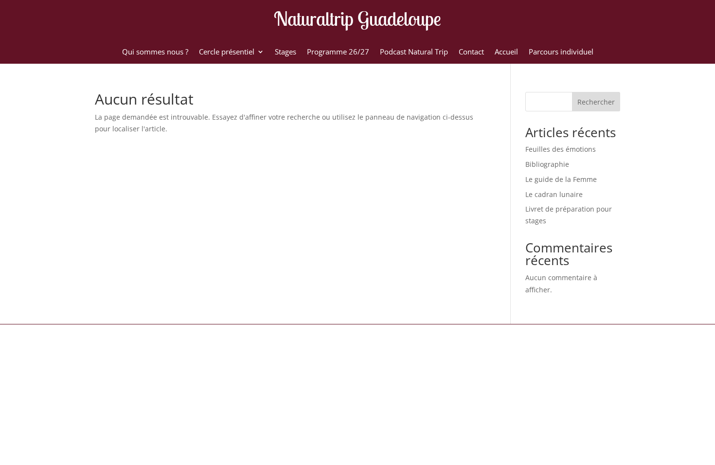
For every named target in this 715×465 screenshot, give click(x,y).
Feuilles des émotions (560, 149)
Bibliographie (547, 164)
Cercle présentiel (226, 52)
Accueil (506, 52)
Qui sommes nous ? (155, 52)
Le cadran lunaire (554, 194)
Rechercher (596, 102)
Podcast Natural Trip (414, 52)
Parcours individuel (561, 52)
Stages (285, 52)
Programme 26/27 (338, 52)
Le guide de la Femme (561, 179)
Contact (471, 52)
